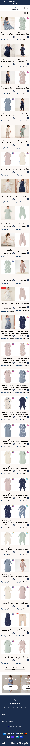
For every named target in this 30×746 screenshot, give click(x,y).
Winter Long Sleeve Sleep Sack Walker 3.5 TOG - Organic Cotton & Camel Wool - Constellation (22, 414)
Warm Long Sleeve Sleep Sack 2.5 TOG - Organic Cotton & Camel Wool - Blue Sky (22, 441)
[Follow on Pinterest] (17, 707)
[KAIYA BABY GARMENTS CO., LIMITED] (15, 702)
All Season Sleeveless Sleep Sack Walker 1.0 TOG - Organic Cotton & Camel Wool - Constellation (22, 115)
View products (10, 687)
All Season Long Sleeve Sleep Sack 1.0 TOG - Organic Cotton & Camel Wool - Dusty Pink (7, 169)
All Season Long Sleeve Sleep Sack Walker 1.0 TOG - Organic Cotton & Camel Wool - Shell (7, 196)
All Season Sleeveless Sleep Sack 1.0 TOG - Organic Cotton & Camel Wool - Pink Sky (22, 360)
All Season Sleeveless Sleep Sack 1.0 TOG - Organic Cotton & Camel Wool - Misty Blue (7, 332)
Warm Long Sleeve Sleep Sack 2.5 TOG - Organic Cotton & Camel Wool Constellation (22, 332)
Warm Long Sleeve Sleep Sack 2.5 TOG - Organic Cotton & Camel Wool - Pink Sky (7, 360)
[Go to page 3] (23, 667)
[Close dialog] (28, 722)
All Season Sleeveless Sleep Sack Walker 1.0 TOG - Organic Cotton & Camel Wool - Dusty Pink (22, 250)
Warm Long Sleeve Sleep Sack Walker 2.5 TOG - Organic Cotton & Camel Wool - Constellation (22, 495)
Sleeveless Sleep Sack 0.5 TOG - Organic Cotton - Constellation (7, 630)
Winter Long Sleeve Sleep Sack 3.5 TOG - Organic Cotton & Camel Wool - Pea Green (7, 657)
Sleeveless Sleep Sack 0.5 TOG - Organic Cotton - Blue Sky (7, 34)
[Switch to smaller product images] (27, 13)
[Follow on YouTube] (21, 707)
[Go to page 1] (6, 667)
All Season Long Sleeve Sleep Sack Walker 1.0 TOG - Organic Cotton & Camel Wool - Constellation (22, 61)
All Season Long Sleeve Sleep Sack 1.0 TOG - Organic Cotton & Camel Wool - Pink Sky (22, 88)
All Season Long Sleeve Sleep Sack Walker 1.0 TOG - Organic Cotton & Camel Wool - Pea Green (22, 142)
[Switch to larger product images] (25, 13)
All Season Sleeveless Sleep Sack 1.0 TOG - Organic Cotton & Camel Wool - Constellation (22, 196)
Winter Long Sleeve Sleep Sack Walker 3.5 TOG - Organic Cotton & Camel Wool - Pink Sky (22, 657)
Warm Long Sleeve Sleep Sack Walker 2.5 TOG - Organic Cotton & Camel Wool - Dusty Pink (22, 576)
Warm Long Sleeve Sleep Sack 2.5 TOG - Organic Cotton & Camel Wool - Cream (7, 468)
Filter (5, 13)
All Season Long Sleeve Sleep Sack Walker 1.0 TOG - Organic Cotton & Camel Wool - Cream (7, 142)
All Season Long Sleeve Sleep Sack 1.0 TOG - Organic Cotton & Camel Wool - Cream (22, 169)
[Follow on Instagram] (13, 707)
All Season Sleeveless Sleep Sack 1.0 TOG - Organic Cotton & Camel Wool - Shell (7, 304)
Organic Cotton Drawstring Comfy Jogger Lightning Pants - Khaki (22, 630)
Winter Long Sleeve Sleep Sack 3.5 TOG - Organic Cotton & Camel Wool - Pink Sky (22, 603)
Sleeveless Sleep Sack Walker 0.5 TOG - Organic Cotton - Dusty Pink (22, 304)
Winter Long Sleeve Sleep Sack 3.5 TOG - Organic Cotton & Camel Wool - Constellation (7, 522)
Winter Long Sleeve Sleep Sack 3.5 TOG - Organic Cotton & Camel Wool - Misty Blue (7, 576)
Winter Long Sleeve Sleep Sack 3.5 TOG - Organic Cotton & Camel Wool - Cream (7, 603)
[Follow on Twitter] (9, 707)
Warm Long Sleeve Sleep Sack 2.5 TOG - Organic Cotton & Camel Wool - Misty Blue (7, 441)
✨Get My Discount (22, 728)
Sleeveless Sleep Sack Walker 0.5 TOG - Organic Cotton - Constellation (7, 88)
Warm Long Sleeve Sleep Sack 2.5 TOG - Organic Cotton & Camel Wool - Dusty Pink (7, 495)
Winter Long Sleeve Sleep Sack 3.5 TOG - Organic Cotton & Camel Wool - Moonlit (7, 414)
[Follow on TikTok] (25, 707)
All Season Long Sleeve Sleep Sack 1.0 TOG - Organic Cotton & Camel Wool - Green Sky (7, 277)
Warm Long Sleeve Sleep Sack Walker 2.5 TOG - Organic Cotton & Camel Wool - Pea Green (22, 549)
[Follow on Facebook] (4, 707)
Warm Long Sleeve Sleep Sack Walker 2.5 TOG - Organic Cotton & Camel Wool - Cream (7, 549)
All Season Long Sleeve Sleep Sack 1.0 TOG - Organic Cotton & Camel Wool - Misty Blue (7, 115)
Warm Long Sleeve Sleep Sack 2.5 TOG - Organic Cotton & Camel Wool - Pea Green (22, 468)
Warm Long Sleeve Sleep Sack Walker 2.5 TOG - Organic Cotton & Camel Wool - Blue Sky (22, 522)
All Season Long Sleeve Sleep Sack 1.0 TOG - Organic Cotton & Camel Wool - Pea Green (7, 223)
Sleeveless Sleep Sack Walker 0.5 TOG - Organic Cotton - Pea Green (22, 223)
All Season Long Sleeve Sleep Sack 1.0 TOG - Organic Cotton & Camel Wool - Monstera (22, 34)
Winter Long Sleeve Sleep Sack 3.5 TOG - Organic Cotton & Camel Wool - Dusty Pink (7, 387)
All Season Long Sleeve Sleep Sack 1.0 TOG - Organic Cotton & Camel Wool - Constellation (7, 61)
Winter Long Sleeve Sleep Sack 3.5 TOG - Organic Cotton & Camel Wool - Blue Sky (22, 387)
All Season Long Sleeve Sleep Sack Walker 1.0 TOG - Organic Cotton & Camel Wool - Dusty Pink (22, 277)
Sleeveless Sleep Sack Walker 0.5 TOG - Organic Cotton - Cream (7, 250)
